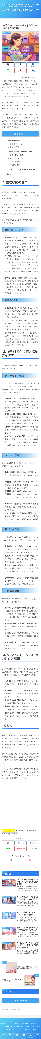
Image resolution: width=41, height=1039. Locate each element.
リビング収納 (15, 162)
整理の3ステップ (16, 144)
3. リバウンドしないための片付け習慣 (21, 169)
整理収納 (6, 834)
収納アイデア (22, 830)
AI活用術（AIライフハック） (10, 1023)
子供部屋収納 (15, 165)
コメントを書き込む (20, 1000)
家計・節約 (10, 1029)
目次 (18, 134)
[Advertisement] (20, 805)
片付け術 (14, 834)
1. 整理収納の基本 (13, 140)
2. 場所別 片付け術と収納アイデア (19, 151)
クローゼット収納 (16, 155)
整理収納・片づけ (9, 830)
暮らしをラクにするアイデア (30, 1026)
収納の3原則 (14, 147)
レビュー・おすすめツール (11, 1026)
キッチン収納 (15, 158)
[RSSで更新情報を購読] (30, 860)
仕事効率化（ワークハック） (30, 1023)
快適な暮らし (32, 830)
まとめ (9, 174)
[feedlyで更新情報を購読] (11, 860)
